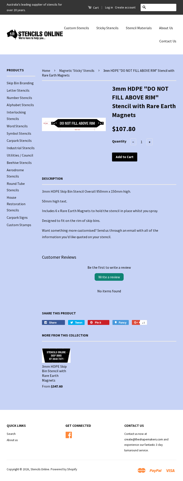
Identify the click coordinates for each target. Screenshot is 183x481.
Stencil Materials (139, 28)
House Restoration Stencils (16, 204)
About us (12, 440)
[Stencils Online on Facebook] (68, 434)
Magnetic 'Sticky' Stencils (76, 70)
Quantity (119, 141)
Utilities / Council (20, 155)
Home (46, 70)
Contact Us (167, 41)
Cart (95, 8)
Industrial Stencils (21, 148)
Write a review (109, 277)
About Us (166, 28)
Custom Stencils (76, 28)
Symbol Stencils (19, 133)
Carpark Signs (17, 217)
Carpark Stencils (19, 140)
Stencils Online (40, 469)
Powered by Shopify (64, 469)
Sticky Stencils (107, 28)
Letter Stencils (18, 90)
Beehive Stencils (19, 162)
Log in (109, 7)
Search (11, 434)
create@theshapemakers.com (144, 439)
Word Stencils (17, 126)
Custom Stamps (19, 225)
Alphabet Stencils (20, 105)
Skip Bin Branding (20, 83)
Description (52, 178)
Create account (125, 7)
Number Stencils (19, 97)
